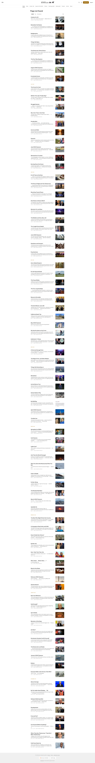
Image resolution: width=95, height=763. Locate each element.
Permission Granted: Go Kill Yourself (40, 638)
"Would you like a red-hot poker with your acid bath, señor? (42, 657)
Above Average (35, 682)
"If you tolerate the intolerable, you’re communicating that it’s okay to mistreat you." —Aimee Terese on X (42, 546)
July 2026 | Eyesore (36, 147)
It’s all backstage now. (35, 562)
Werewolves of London (36, 155)
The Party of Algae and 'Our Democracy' (41, 183)
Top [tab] (35, 14)
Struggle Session (35, 104)
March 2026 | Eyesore (36, 499)
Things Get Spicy (35, 42)
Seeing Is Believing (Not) (37, 699)
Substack (42, 760)
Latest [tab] (32, 14)
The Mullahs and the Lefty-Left (38, 218)
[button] (23, 6)
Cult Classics (34, 438)
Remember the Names (36, 25)
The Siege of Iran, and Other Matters (40, 358)
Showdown (34, 375)
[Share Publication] (81, 2)
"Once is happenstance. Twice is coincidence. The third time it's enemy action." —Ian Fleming (42, 352)
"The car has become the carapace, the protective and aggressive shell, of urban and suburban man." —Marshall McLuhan (42, 149)
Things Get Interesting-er (37, 367)
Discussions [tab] (39, 14)
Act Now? (33, 629)
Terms (52, 755)
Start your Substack (44, 757)
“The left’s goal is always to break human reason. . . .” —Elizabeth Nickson (41, 115)
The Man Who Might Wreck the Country (41, 518)
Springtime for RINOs (36, 429)
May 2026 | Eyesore (36, 323)
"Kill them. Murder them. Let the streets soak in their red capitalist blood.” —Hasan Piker (41, 53)
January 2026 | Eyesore (37, 655)
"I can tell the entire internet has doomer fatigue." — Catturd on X (42, 467)
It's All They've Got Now (37, 175)
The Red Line (34, 418)
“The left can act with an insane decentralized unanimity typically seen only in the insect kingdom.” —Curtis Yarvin (41, 684)
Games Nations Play (36, 392)
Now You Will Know (36, 595)
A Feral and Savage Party (37, 350)
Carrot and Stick (35, 130)
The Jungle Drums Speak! (37, 226)
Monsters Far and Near (36, 209)
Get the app (53, 757)
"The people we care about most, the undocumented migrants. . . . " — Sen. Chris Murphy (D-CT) (41, 440)
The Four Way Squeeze (36, 59)
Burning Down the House (37, 164)
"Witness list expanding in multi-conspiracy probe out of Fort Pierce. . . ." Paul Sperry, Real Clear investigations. (42, 140)
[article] (47, 19)
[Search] (79, 2)
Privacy (48, 755)
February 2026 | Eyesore (37, 577)
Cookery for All (34, 17)
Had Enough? (34, 604)
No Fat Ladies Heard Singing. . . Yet (39, 690)
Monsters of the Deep (36, 621)
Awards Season (35, 584)
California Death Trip (36, 314)
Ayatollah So (34, 507)
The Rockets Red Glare (36, 490)
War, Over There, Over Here (38, 113)
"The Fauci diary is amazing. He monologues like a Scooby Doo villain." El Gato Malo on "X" (42, 98)
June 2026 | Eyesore (36, 235)
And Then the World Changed (38, 455)
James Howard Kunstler (38, 37)
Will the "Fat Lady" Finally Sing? (38, 95)
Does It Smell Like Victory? (37, 535)
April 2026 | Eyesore (36, 410)
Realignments (34, 33)
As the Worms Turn (36, 384)
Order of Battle (34, 473)
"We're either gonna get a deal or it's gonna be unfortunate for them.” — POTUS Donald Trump (42, 537)
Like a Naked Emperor (36, 263)
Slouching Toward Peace (37, 192)
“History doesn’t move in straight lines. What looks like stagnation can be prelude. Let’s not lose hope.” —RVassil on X (42, 476)
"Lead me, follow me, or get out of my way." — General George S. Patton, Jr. (41, 484)
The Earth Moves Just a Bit (37, 305)
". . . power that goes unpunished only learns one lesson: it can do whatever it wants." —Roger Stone (42, 701)
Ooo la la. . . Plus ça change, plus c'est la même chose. (41, 500)
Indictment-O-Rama (36, 339)
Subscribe (86, 2)
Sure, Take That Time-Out (37, 552)
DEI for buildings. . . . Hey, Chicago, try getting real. (40, 578)
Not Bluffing (34, 401)
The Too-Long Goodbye (37, 288)
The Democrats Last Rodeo (37, 647)
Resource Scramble (36, 297)
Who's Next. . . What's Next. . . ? (38, 560)
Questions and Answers (37, 243)
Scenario (33, 138)
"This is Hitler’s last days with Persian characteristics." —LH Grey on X (42, 449)
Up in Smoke (34, 612)
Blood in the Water (35, 568)
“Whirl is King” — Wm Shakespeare (37, 673)
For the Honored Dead (36, 271)
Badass (33, 663)
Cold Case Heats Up (36, 743)
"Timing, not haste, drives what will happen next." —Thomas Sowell (42, 623)
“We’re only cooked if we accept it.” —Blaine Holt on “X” (41, 18)
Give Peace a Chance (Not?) (38, 200)
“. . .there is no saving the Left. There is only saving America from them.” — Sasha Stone (42, 106)
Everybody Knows (35, 76)
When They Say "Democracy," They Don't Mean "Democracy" (41, 734)
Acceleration (34, 121)
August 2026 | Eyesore (36, 67)
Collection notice (57, 755)
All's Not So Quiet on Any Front (38, 330)
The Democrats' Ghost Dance (38, 50)
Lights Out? (34, 446)
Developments (34, 707)
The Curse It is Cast (36, 87)
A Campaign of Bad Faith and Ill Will (39, 526)
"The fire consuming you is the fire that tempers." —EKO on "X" (42, 727)
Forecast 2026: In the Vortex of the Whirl (41, 671)
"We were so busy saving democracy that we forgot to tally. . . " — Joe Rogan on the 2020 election (42, 692)
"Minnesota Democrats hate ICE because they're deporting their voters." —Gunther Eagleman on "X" (42, 606)
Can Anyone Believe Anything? (38, 724)
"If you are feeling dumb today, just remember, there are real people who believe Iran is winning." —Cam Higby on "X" (42, 493)
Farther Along (34, 482)
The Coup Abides (35, 280)
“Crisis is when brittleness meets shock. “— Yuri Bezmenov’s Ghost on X (42, 554)
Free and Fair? (34, 716)
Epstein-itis (34, 543)
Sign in (91, 2)
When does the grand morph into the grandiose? (40, 324)
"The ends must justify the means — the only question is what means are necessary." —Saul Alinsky (41, 420)
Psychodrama (34, 252)
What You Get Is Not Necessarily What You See (41, 464)
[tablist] (36, 14)
